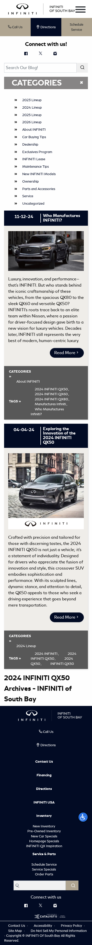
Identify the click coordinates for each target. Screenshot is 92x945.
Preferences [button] (17, 918)
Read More (64, 352)
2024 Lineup (32, 107)
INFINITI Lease (33, 159)
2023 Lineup (32, 100)
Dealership (30, 144)
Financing (44, 775)
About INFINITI (34, 129)
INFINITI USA (44, 802)
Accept (46, 933)
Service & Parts (44, 854)
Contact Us (44, 762)
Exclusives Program (37, 152)
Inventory (44, 816)
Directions (44, 789)
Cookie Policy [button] (50, 907)
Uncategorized (33, 203)
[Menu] (80, 10)
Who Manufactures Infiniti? (47, 411)
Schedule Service (76, 27)
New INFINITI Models (39, 174)
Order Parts (44, 874)
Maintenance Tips (35, 166)
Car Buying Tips (34, 137)
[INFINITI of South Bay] (41, 8)
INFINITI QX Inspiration (44, 846)
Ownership (30, 181)
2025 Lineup (32, 115)
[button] (83, 817)
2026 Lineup (32, 122)
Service (27, 196)
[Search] (82, 68)
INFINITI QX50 (62, 664)
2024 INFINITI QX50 (53, 656)
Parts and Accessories (38, 189)
